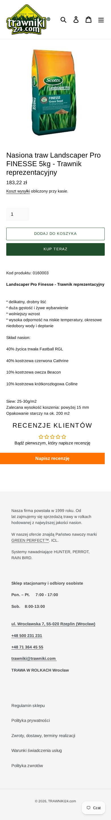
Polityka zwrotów (27, 765)
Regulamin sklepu (28, 705)
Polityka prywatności (30, 720)
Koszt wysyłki (18, 191)
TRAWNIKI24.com (62, 801)
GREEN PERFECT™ (30, 540)
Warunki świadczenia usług (36, 750)
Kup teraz (55, 249)
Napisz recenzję (52, 458)
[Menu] (101, 19)
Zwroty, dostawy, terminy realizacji (43, 735)
